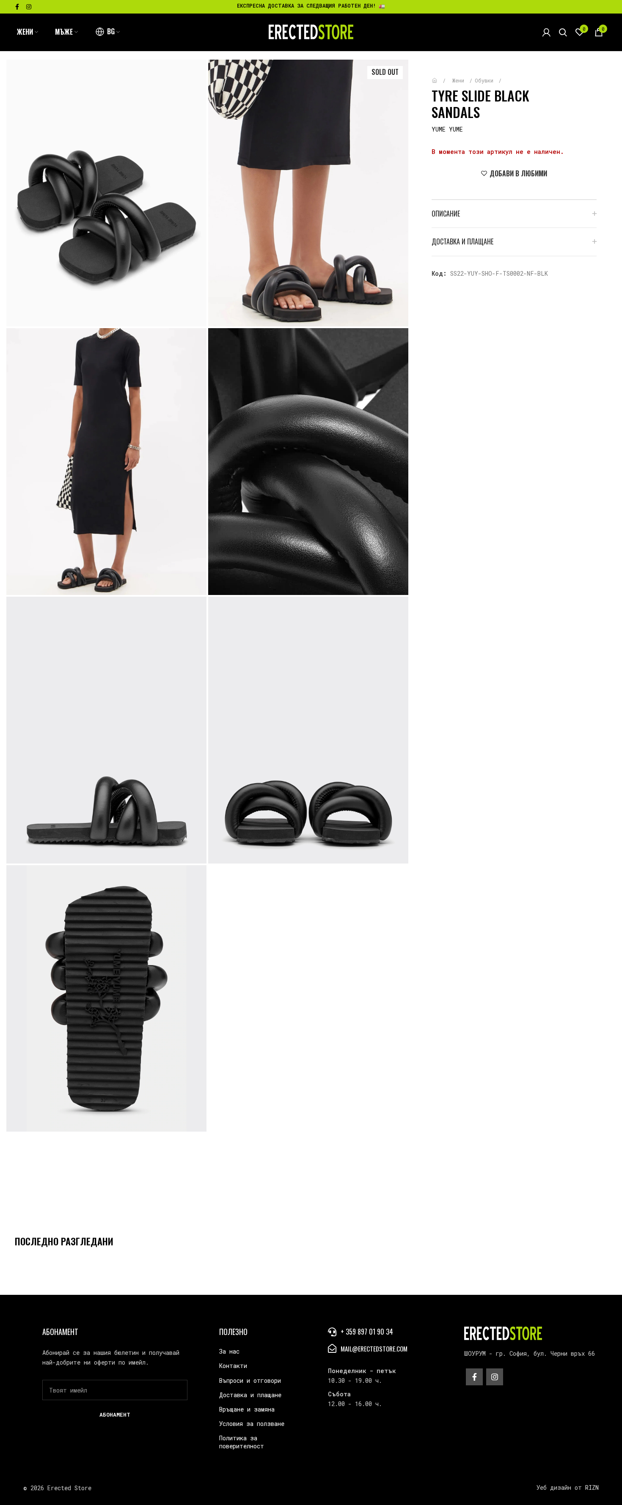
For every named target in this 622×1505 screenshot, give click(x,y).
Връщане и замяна (247, 1409)
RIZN (592, 1487)
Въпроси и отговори (250, 1380)
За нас (229, 1351)
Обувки (485, 80)
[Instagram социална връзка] (29, 6)
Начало (441, 76)
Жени (459, 80)
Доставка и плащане (250, 1395)
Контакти (233, 1366)
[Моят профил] (546, 32)
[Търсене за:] (563, 32)
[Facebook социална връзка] (17, 6)
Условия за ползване (251, 1424)
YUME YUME (447, 129)
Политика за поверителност (241, 1442)
